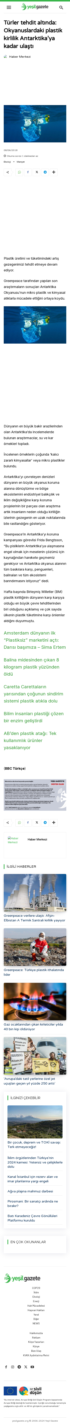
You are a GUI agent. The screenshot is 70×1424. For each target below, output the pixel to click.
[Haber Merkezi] (6, 57)
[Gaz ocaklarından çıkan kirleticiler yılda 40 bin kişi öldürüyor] (35, 1001)
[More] (54, 172)
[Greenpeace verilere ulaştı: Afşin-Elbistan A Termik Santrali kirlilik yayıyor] (35, 893)
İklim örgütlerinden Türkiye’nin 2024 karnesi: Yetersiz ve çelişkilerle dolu (35, 1162)
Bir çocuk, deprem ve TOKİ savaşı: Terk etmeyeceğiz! (34, 1144)
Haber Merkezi (20, 57)
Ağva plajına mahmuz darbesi (30, 1191)
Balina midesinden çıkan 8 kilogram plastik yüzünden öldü (31, 667)
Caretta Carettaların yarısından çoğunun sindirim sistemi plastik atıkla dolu (33, 694)
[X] (36, 172)
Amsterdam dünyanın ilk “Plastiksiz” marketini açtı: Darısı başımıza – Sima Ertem (35, 640)
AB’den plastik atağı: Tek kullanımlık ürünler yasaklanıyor (30, 740)
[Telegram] (45, 172)
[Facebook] (28, 172)
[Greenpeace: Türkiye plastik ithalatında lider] (35, 947)
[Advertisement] (35, 83)
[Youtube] (32, 1367)
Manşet (21, 162)
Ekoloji (7, 162)
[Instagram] (12, 1367)
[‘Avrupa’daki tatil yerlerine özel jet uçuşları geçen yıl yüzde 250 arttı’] (35, 1056)
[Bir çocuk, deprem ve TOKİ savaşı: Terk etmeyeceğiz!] (35, 1121)
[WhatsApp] (19, 172)
